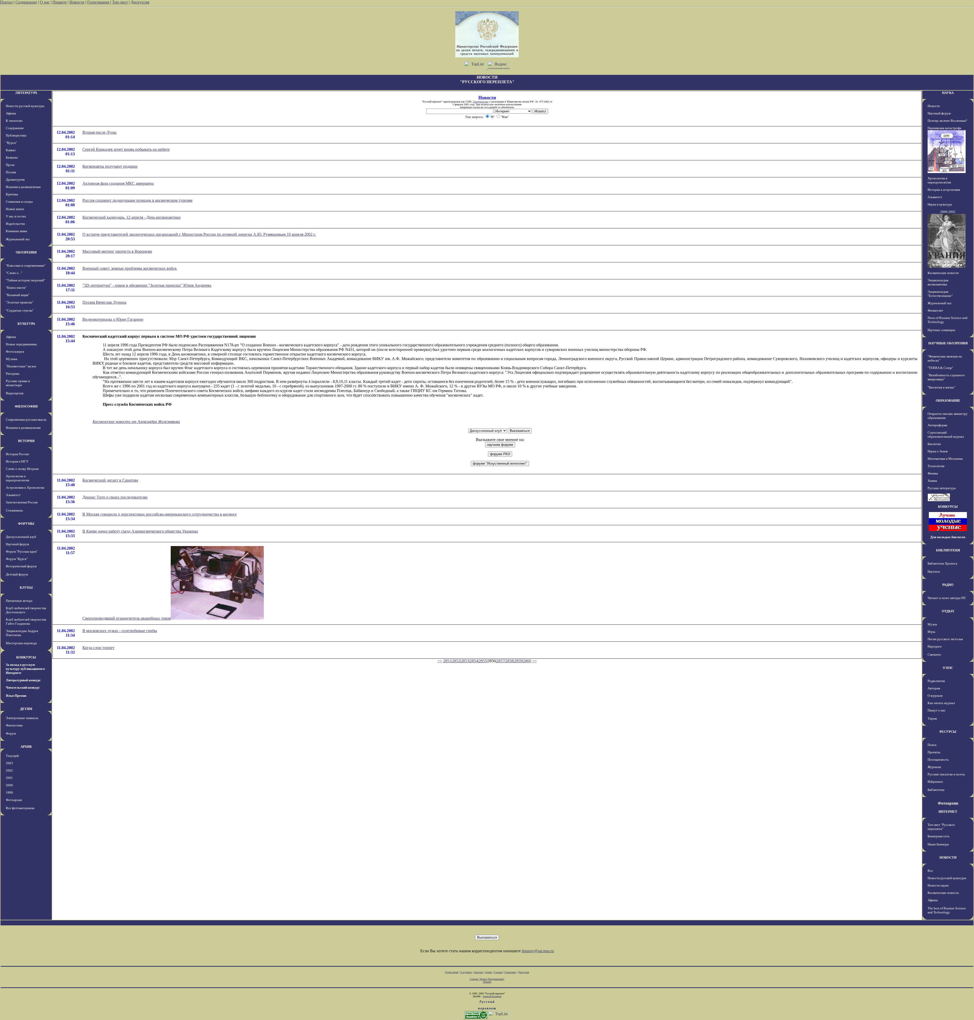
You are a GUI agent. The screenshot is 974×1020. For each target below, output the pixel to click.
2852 (456, 661)
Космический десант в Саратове (110, 480)
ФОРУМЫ (26, 523)
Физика (933, 473)
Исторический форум (21, 566)
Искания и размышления (23, 187)
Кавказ (10, 150)
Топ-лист (120, 2)
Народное (935, 646)
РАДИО (947, 585)
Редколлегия (936, 681)
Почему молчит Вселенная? (947, 121)
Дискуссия (140, 2)
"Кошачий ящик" (17, 295)
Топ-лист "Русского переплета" (941, 827)
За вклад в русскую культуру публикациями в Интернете (25, 669)
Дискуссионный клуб (21, 537)
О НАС (948, 668)
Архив (488, 972)
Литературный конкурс (23, 680)
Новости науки (938, 885)
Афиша (11, 113)
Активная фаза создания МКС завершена (118, 183)
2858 (509, 661)
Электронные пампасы (22, 718)
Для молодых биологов (947, 537)
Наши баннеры (938, 844)
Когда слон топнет (98, 647)
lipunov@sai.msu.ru (538, 951)
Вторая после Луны (99, 132)
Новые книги (15, 209)
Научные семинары (941, 330)
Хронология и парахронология (17, 478)
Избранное (935, 782)
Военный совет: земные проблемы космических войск (129, 268)
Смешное (934, 654)
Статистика (510, 972)
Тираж (932, 718)
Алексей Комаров (492, 996)
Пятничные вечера (19, 601)
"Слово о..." (14, 273)
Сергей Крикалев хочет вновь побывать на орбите (126, 149)
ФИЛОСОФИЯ (26, 406)
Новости (76, 2)
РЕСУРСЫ (948, 732)
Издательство (15, 224)
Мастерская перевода (21, 643)
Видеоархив (14, 393)
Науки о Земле (938, 451)
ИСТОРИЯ (26, 441)
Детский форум (17, 574)
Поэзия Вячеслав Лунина (104, 302)
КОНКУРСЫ (26, 657)
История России (17, 454)
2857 (500, 661)
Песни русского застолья (945, 639)
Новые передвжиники (21, 344)
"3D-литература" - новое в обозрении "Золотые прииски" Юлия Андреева (146, 285)
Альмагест (13, 495)
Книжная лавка (16, 231)
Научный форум (17, 544)
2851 (447, 661)
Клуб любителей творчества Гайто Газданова (26, 621)
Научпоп (934, 571)
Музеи (932, 624)
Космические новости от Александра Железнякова (136, 421)
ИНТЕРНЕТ (947, 811)
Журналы (934, 767)
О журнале (935, 696)
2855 (483, 661)
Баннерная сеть (938, 836)
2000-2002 (947, 212)
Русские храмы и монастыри (18, 383)
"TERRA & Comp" (940, 368)
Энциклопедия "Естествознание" (940, 294)
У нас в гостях (16, 216)
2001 (9, 778)
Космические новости (943, 273)
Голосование (98, 2)
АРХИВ (26, 747)
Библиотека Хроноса (942, 563)
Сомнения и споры (19, 201)
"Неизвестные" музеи (21, 366)
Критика (12, 194)
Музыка (11, 359)
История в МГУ (17, 461)
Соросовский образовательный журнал (946, 434)
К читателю (14, 121)
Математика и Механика (945, 459)
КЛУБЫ (26, 587)
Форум (11, 733)
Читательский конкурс (23, 687)
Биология (934, 444)
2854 (474, 661)
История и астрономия (944, 190)
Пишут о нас (937, 710)
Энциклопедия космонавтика (938, 282)
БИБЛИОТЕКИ (948, 550)
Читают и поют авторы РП (946, 598)
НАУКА (948, 93)
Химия (932, 481)
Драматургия (15, 179)
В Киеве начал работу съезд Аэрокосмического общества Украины (140, 531)
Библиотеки (936, 790)
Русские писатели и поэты (946, 774)
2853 (465, 661)
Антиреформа (937, 425)
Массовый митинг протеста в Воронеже (117, 251)
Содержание (26, 2)
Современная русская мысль (26, 419)
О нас (45, 2)
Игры (931, 632)
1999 (9, 792)
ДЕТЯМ (26, 709)
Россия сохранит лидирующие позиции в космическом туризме (137, 200)
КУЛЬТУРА (26, 324)
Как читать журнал (941, 703)
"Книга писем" (16, 288)
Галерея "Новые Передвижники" (487, 979)
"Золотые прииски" (19, 302)
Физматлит (935, 310)
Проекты (934, 752)
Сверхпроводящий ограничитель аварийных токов (126, 618)
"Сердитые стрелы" (20, 310)
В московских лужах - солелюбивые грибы (119, 630)
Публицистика (16, 135)
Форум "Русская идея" (22, 551)
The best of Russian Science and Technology (947, 910)
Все (930, 871)
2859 (518, 661)
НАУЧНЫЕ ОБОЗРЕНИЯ (948, 343)
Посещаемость (938, 759)
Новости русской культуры (25, 106)
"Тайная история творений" (25, 280)
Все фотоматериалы (20, 808)
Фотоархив (14, 800)
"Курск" (11, 143)
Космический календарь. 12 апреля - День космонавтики (131, 217)
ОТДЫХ (948, 611)
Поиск (932, 745)
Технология (936, 466)
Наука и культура (940, 204)
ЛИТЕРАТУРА (26, 93)
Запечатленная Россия (22, 502)
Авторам (934, 688)
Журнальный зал (17, 239)
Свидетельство (481, 101)
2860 (527, 661)
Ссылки (498, 972)
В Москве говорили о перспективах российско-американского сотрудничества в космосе (159, 514)
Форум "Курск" (17, 559)
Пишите (60, 2)
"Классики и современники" (25, 265)
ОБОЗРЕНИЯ (26, 252)
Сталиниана (14, 510)
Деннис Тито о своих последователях (115, 497)
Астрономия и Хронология (25, 487)
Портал (6, 2)
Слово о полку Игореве (22, 469)
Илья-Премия (16, 696)
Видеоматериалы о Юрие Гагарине (112, 319)
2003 (9, 763)
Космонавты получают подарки (109, 166)
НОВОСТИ (948, 857)
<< (440, 661)
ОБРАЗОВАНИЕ (948, 400)
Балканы (12, 157)
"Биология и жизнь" (941, 387)
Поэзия (11, 172)
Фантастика (14, 725)
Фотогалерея (15, 351)
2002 (9, 770)
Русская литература (942, 488)
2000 (9, 785)
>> (534, 661)
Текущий (12, 756)
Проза (10, 165)
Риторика (12, 374)
